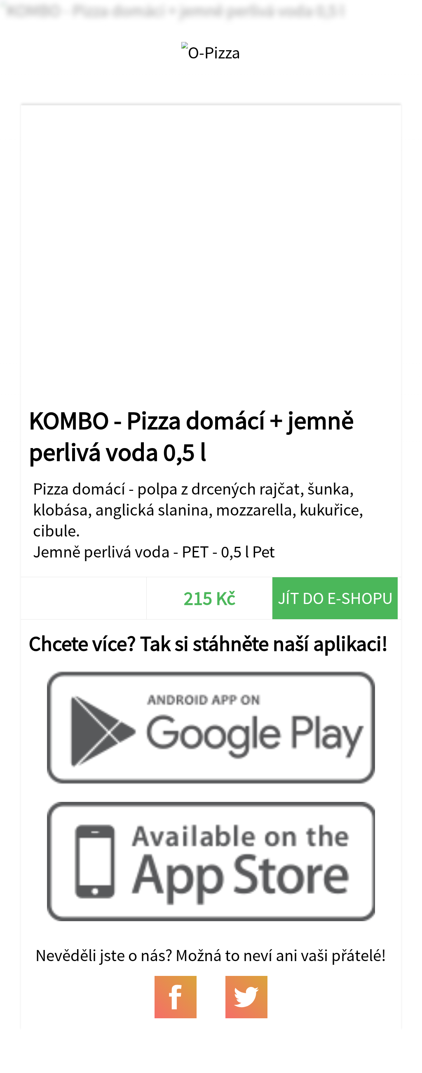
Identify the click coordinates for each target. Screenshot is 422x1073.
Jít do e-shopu (335, 598)
